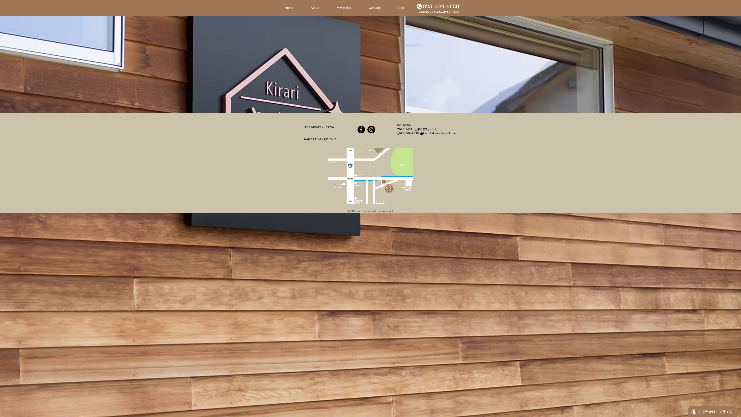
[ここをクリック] (419, 6)
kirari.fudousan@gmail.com (439, 133)
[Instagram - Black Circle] (371, 129)
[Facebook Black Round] (361, 129)
